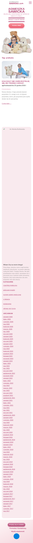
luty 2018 (6, 489)
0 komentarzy (6, 89)
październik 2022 (9, 373)
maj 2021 (6, 408)
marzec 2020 (7, 427)
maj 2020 (6, 422)
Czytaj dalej (6, 103)
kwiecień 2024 (8, 351)
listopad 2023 (7, 356)
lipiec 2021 (7, 403)
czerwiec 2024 (8, 346)
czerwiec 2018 (8, 479)
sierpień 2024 (7, 344)
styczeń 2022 (7, 393)
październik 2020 (9, 415)
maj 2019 (6, 452)
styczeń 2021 (7, 413)
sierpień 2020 (7, 418)
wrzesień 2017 (8, 501)
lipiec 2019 (7, 447)
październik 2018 (9, 469)
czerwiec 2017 (8, 509)
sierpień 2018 (7, 474)
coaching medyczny (10, 285)
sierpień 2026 (7, 317)
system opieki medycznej (12, 295)
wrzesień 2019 (8, 442)
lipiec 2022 (7, 381)
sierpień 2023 (7, 361)
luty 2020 (6, 430)
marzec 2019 (7, 457)
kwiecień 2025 (8, 339)
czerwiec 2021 (8, 405)
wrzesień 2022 (8, 376)
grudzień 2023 (8, 354)
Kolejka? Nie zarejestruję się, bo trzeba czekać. (16, 82)
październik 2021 (9, 398)
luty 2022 (6, 390)
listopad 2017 (7, 496)
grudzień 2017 (8, 494)
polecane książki (9, 290)
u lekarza (6, 299)
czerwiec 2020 (8, 420)
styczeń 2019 (7, 462)
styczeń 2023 (7, 371)
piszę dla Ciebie (16, 524)
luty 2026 (6, 331)
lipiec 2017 (7, 506)
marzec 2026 (7, 329)
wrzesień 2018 (8, 472)
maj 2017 (6, 511)
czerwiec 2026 (8, 322)
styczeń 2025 (7, 341)
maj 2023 (6, 366)
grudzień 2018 (8, 464)
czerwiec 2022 (8, 383)
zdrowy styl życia (9, 308)
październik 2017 (9, 499)
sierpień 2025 (7, 336)
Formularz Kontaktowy (17, 528)
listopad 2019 (7, 437)
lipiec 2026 (7, 319)
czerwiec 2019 (8, 449)
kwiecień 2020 (8, 425)
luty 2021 (6, 410)
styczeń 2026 (7, 334)
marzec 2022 (7, 388)
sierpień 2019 (7, 445)
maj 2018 (6, 481)
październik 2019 (9, 440)
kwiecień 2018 (8, 484)
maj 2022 (6, 385)
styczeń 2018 (7, 491)
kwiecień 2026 (8, 326)
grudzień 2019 (8, 435)
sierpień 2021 (7, 400)
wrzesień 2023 (8, 359)
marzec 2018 (7, 486)
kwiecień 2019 (8, 454)
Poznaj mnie (16, 25)
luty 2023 (6, 368)
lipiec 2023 (7, 363)
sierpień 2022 (7, 378)
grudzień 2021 (8, 395)
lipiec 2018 (7, 477)
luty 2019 (6, 459)
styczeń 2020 (7, 432)
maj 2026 (6, 324)
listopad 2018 (7, 467)
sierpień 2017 (7, 504)
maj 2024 (6, 349)
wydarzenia (7, 304)
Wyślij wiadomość (17, 531)
